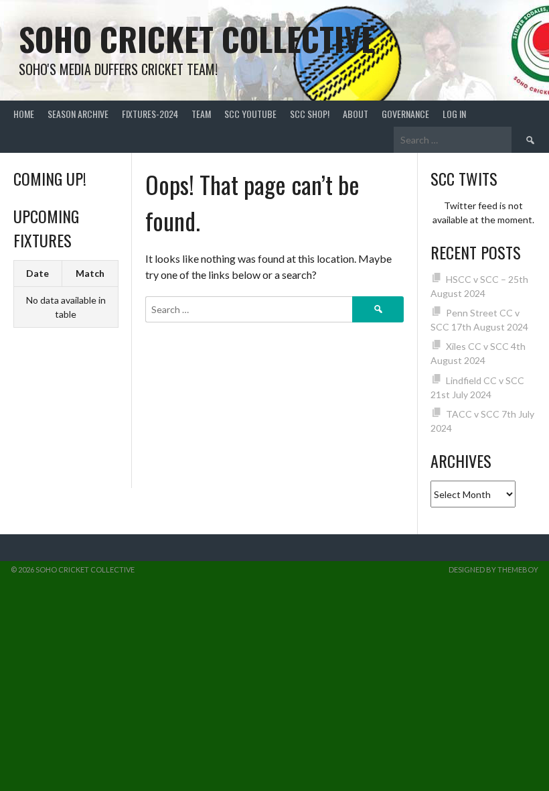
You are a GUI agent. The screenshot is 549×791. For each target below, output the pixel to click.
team (201, 114)
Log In (454, 114)
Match (90, 273)
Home (23, 114)
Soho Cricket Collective (197, 38)
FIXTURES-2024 (150, 114)
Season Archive (78, 114)
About (355, 114)
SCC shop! (309, 114)
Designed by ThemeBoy (493, 569)
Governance (405, 114)
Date (37, 273)
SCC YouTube (250, 114)
